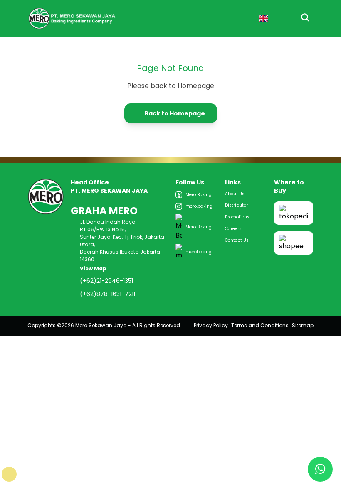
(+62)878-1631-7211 (107, 294)
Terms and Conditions (260, 325)
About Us (235, 194)
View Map (94, 268)
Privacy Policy (211, 325)
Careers (233, 228)
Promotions (237, 217)
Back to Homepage (174, 113)
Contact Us (237, 240)
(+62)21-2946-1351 (106, 281)
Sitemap (303, 325)
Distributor (236, 205)
